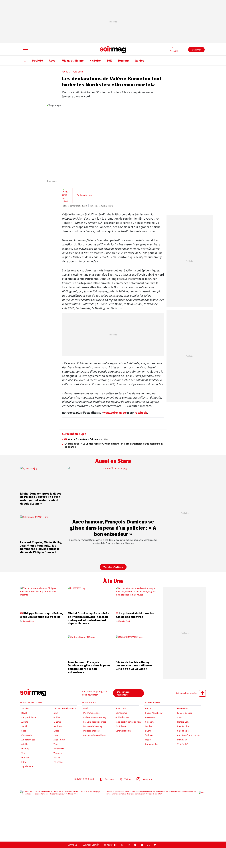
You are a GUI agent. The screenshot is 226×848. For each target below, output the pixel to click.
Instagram (147, 779)
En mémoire (183, 726)
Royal (24, 713)
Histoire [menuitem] (95, 60)
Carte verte (26, 735)
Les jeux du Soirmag (92, 726)
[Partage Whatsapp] (129, 845)
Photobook (120, 726)
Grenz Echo (182, 708)
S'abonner (196, 49)
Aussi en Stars (113, 461)
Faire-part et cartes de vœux (128, 722)
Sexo (23, 730)
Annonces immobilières (94, 735)
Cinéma (57, 722)
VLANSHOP (182, 744)
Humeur (25, 757)
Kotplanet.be (151, 744)
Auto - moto (59, 739)
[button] (25, 49)
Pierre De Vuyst (124, 621)
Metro (148, 739)
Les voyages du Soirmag (94, 722)
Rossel (148, 708)
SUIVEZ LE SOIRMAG (84, 779)
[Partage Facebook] (115, 845)
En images (58, 762)
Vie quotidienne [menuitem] (73, 60)
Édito (23, 762)
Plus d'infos (72, 794)
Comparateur (121, 713)
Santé (24, 726)
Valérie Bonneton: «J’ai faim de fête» (88, 439)
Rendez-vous (183, 722)
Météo (86, 708)
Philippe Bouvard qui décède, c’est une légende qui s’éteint (41, 615)
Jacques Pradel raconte (65, 708)
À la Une (113, 581)
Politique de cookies (166, 791)
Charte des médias (119, 794)
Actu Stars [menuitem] (78, 71)
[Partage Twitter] (122, 845)
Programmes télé (91, 713)
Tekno (56, 744)
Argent (24, 722)
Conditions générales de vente (145, 791)
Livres (56, 730)
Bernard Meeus (28, 621)
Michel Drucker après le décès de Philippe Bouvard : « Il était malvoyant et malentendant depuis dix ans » (40, 498)
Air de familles (28, 739)
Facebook (141, 413)
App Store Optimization (188, 735)
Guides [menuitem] (139, 60)
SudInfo (149, 735)
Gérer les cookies (123, 730)
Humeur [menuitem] (123, 60)
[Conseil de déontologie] (26, 793)
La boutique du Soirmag (94, 717)
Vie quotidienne (28, 717)
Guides (57, 717)
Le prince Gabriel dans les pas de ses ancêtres (135, 615)
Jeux (56, 735)
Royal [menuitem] (52, 60)
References (150, 717)
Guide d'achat (122, 717)
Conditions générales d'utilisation (119, 791)
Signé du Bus (27, 766)
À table (24, 744)
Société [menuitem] (37, 60)
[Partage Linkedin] (135, 845)
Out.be (148, 726)
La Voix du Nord (184, 713)
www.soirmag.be (114, 413)
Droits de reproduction (136, 794)
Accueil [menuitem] (66, 71)
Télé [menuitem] (109, 60)
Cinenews (149, 722)
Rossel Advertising (154, 713)
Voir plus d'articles (113, 567)
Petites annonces (91, 730)
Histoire (25, 748)
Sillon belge (182, 730)
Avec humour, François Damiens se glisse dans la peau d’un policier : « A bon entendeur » (113, 528)
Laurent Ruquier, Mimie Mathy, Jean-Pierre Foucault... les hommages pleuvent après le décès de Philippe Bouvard (41, 547)
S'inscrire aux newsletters (123, 693)
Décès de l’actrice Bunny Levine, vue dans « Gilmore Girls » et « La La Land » (134, 665)
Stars (56, 713)
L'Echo (148, 730)
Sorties (57, 757)
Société (24, 708)
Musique (57, 726)
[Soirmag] (113, 49)
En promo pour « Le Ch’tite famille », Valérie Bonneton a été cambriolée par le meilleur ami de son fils (113, 445)
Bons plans (120, 708)
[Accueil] (25, 60)
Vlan (179, 717)
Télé (23, 753)
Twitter (127, 779)
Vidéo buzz (59, 748)
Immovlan (182, 739)
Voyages (57, 753)
